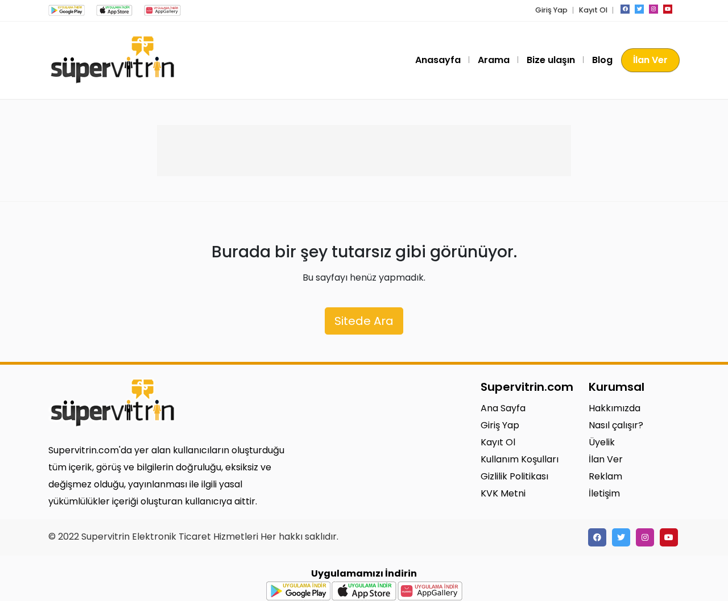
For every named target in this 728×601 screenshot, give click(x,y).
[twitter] (639, 9)
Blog (602, 59)
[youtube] (667, 9)
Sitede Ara (364, 321)
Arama (494, 59)
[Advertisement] (364, 150)
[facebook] (625, 9)
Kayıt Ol (593, 10)
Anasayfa (438, 59)
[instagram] (653, 9)
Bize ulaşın (551, 59)
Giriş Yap (551, 10)
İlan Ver (650, 59)
